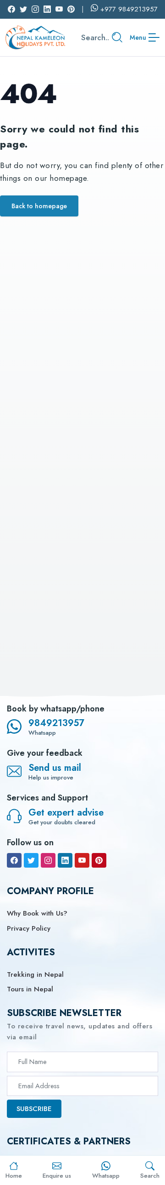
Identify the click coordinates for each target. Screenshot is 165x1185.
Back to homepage (39, 206)
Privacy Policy (28, 928)
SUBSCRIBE (34, 1109)
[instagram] (48, 860)
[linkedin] (65, 860)
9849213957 (56, 723)
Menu (138, 37)
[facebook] (14, 860)
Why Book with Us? (37, 913)
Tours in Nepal (30, 989)
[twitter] (31, 860)
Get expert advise (66, 812)
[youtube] (82, 860)
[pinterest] (99, 860)
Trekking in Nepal (35, 974)
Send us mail (54, 767)
